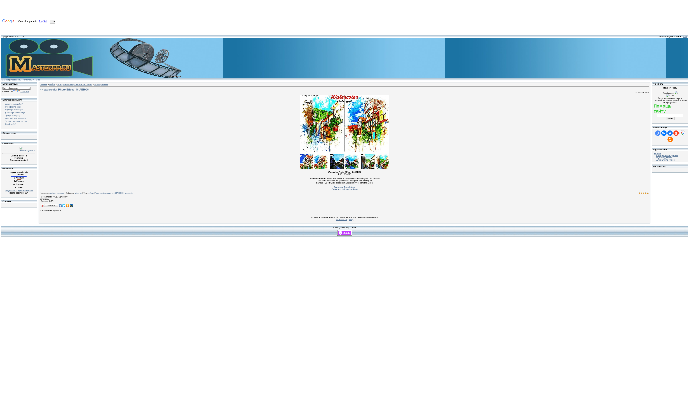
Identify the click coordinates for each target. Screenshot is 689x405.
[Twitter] (64, 205)
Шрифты (9, 124)
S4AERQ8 (118, 193)
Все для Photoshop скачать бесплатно (74, 84)
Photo (96, 193)
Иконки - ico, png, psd (14, 121)
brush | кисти (10, 107)
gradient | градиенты (14, 112)
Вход (38, 80)
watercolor (129, 193)
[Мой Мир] (71, 205)
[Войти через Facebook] (670, 133)
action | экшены (12, 104)
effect (90, 193)
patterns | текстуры (13, 118)
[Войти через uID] (657, 133)
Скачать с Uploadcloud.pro (345, 189)
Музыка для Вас (664, 158)
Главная (5, 80)
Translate (24, 91)
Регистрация (28, 80)
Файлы (52, 84)
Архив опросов (25, 191)
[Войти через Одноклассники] (670, 139)
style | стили (10, 115)
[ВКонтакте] (60, 205)
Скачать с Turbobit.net (344, 187)
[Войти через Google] (682, 133)
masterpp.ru (15, 80)
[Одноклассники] (68, 205)
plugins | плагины (12, 110)
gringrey (78, 193)
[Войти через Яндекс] (676, 133)
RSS (685, 36)
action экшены (106, 193)
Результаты (10, 191)
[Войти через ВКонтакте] (664, 133)
